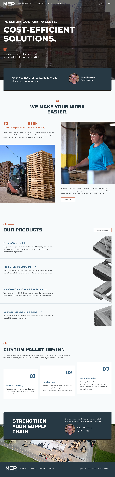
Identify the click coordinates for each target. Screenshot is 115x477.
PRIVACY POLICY (103, 469)
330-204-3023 (106, 4)
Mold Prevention (44, 4)
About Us (58, 4)
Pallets (23, 469)
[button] (26, 4)
